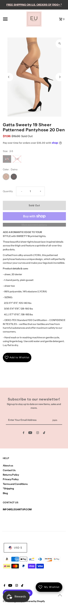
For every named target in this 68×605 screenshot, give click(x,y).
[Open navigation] (13, 19)
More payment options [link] (34, 224)
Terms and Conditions (15, 484)
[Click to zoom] (60, 43)
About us (8, 465)
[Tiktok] (44, 433)
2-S (7, 158)
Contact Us (9, 470)
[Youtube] (30, 433)
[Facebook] (23, 433)
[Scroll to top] (60, 595)
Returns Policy (11, 474)
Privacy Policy (11, 479)
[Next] (60, 77)
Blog (5, 493)
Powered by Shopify (34, 601)
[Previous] (9, 77)
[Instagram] (37, 433)
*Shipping (8, 488)
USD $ (18, 547)
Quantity (8, 191)
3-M (17, 158)
